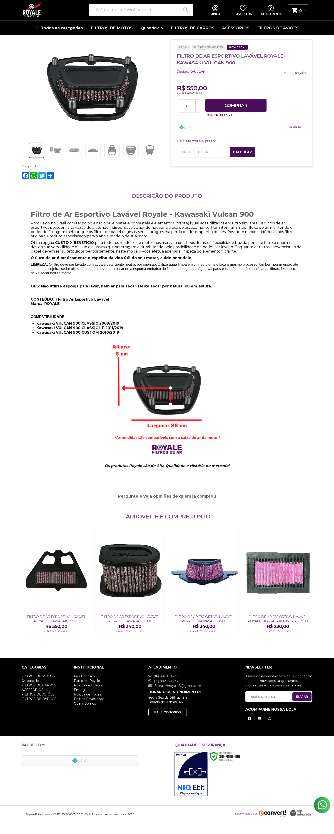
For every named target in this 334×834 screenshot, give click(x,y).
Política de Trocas (87, 694)
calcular (242, 152)
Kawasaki (237, 47)
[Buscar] (184, 10)
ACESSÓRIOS (32, 690)
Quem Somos (85, 703)
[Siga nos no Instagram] (270, 718)
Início (183, 47)
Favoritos (243, 14)
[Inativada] (191, 774)
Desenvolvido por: (246, 813)
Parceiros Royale (87, 681)
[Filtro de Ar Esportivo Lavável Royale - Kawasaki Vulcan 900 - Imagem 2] (55, 150)
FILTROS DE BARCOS (39, 699)
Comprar (235, 105)
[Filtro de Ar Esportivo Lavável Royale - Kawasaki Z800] (130, 582)
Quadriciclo (30, 681)
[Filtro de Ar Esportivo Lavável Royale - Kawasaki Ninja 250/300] (277, 582)
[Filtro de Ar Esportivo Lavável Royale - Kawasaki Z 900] (56, 582)
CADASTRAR (297, 697)
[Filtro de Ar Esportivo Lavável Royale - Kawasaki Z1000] (203, 582)
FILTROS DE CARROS (39, 685)
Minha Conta (215, 15)
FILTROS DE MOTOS (208, 47)
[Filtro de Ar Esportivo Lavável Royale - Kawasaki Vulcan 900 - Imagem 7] (149, 150)
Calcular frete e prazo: (196, 141)
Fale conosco (167, 712)
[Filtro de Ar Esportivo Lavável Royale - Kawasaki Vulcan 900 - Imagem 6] (131, 150)
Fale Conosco (84, 676)
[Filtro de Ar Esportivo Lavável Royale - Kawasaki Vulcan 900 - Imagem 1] (36, 150)
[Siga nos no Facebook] (250, 718)
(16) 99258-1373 (165, 676)
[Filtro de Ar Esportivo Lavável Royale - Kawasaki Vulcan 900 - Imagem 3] (74, 150)
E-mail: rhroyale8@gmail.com (177, 686)
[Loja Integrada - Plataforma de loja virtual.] (300, 813)
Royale (300, 73)
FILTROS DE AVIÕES (38, 694)
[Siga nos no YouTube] (260, 718)
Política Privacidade (89, 699)
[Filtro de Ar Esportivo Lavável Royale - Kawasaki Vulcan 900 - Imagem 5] (112, 150)
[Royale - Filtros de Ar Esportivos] (50, 10)
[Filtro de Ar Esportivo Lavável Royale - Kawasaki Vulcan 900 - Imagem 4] (93, 150)
